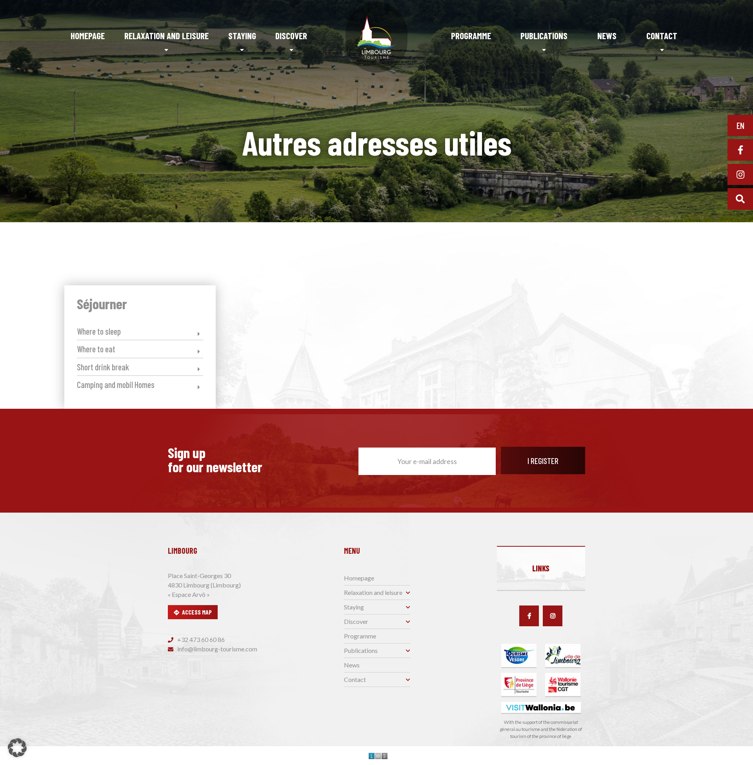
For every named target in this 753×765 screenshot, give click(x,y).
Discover (291, 35)
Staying (242, 35)
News (607, 35)
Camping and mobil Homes (116, 384)
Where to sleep (99, 331)
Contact (661, 35)
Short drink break (103, 367)
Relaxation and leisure (166, 35)
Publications (543, 35)
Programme (471, 35)
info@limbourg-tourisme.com (216, 649)
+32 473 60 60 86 (200, 639)
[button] (17, 748)
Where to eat (96, 348)
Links (540, 568)
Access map (197, 612)
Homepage (88, 35)
